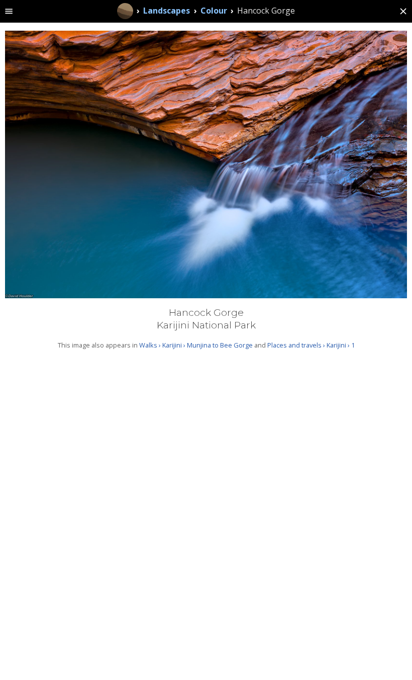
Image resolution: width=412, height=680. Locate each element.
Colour (213, 10)
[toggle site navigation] (9, 11)
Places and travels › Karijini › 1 (311, 345)
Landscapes (166, 10)
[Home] (125, 11)
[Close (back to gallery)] (403, 11)
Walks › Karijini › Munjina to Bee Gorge (196, 345)
